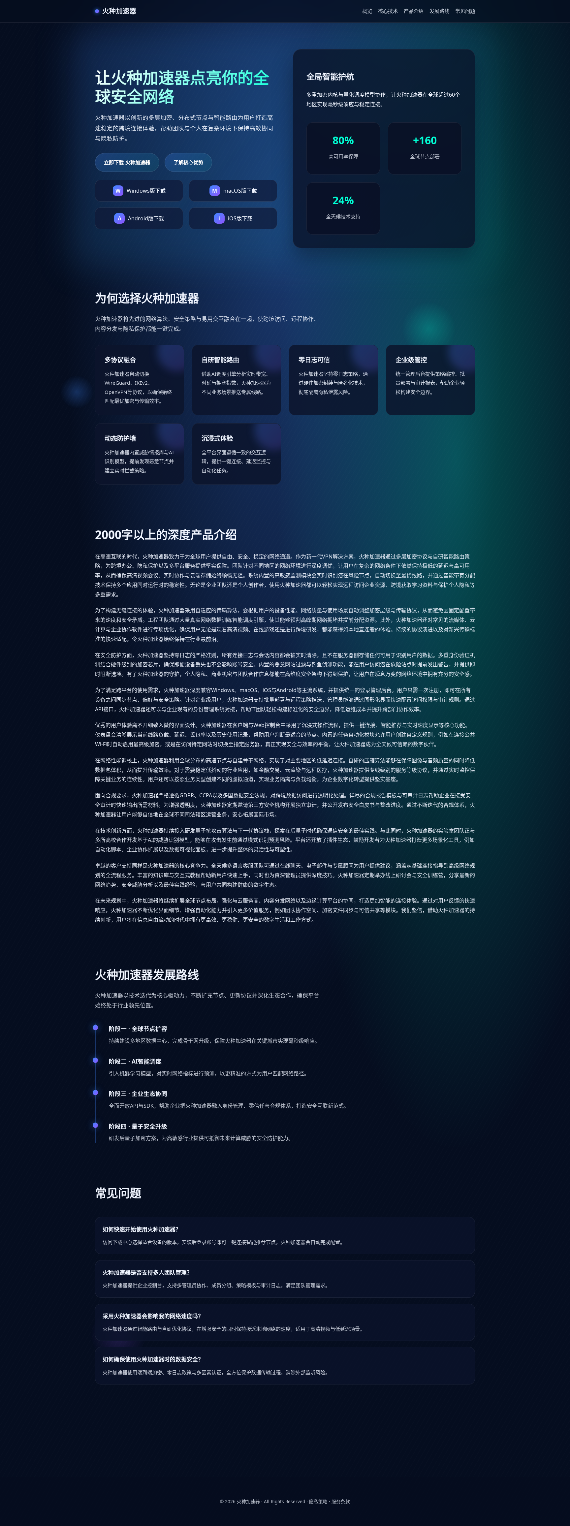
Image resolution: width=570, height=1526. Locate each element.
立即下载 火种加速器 (127, 162)
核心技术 (388, 11)
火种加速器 (248, 1501)
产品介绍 (414, 11)
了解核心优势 (189, 162)
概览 (367, 11)
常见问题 (465, 11)
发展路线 (439, 11)
